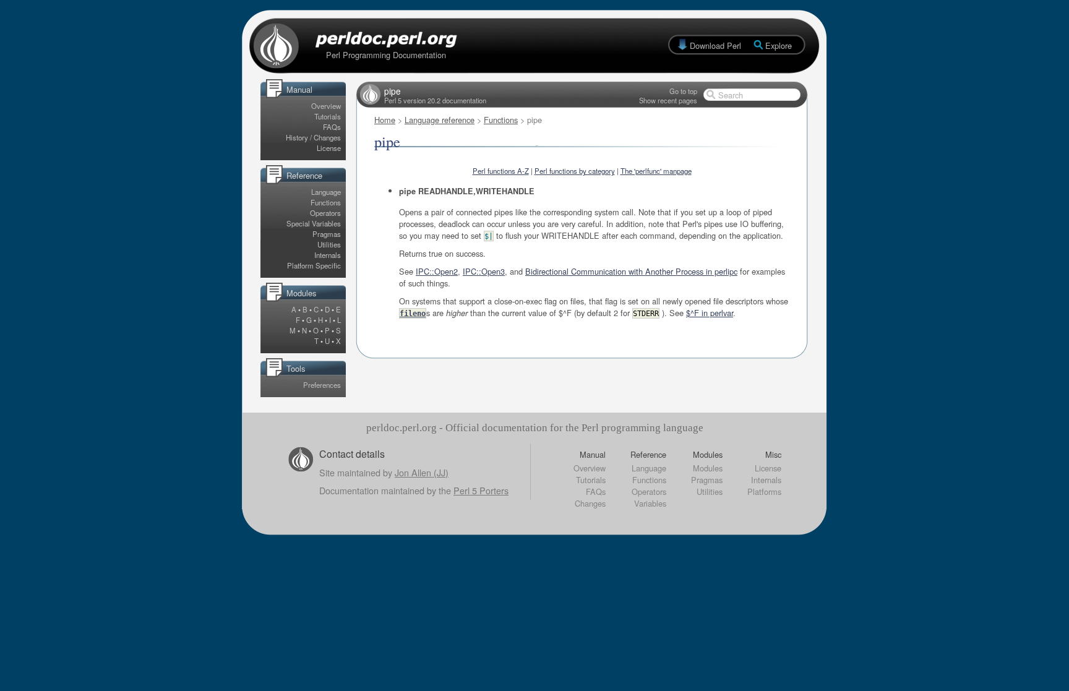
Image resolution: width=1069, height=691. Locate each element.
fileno (413, 313)
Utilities (329, 244)
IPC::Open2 (437, 271)
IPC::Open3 (484, 271)
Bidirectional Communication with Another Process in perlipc (631, 271)
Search (730, 95)
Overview (326, 106)
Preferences (322, 385)
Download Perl (715, 45)
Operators (325, 213)
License (329, 148)
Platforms (764, 491)
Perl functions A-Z (501, 171)
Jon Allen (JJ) (422, 472)
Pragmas (326, 234)
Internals (327, 255)
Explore (778, 45)
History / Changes (313, 137)
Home (384, 120)
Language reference (439, 120)
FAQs (332, 127)
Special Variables (313, 223)
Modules (708, 468)
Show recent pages (668, 100)
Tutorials (327, 116)
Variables (650, 503)
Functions (326, 202)
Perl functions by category (574, 171)
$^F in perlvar (709, 313)
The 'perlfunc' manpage (656, 171)
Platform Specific (314, 265)
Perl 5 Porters (481, 490)
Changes (590, 503)
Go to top (683, 91)
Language (326, 192)
